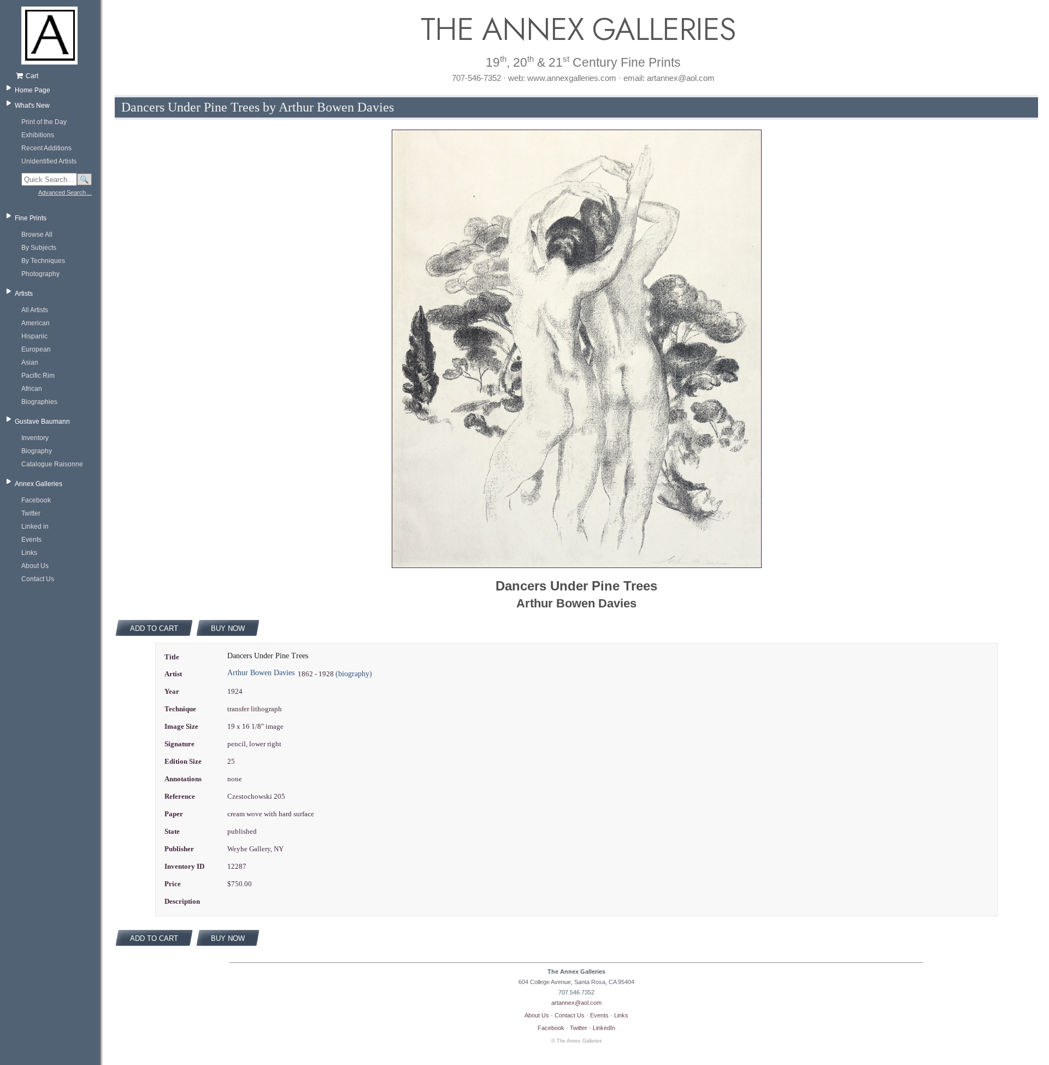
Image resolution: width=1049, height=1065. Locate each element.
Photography (40, 274)
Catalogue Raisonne (52, 464)
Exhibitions (37, 135)
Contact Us (37, 579)
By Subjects (38, 247)
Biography (36, 451)
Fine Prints (30, 218)
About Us (35, 566)
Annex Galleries (38, 484)
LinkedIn (604, 1028)
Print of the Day (44, 122)
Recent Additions (46, 148)
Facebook (36, 500)
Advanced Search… (65, 192)
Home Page (32, 90)
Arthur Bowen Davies (260, 673)
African (31, 389)
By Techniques (43, 261)
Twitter (30, 513)
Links (29, 553)
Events (31, 539)
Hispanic (34, 336)
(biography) (353, 674)
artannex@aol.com (576, 1002)
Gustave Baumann (42, 421)
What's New (32, 105)
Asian (29, 362)
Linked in (35, 526)
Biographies (39, 402)
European (36, 349)
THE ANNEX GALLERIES (576, 29)
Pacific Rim (38, 375)
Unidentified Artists (48, 161)
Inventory (35, 438)
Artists (24, 293)
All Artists (34, 310)
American (35, 323)
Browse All (36, 234)
